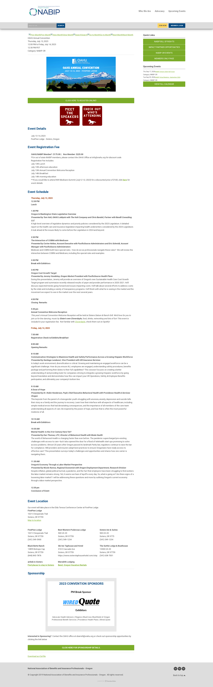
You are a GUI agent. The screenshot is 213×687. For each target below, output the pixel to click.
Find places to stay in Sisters (41, 565)
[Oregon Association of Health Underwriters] (44, 17)
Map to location (34, 520)
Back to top (178, 675)
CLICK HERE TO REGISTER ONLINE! (81, 100)
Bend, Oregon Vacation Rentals (72, 565)
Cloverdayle (80, 322)
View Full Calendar (164, 84)
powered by (101, 681)
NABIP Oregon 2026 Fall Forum (165, 71)
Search (61, 26)
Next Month (128, 35)
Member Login (177, 26)
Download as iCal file (37, 656)
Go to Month (105, 35)
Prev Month (46, 35)
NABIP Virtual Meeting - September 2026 (167, 77)
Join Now (162, 26)
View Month (68, 35)
